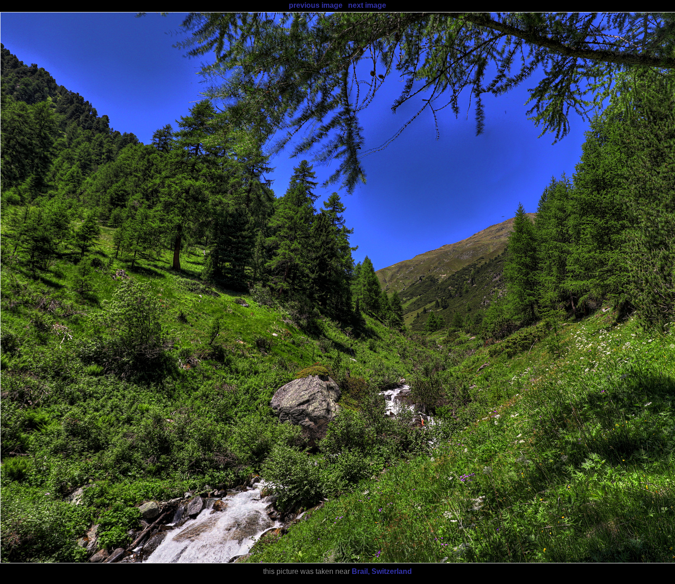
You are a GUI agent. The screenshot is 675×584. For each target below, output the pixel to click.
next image (367, 5)
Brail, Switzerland (382, 571)
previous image (316, 5)
